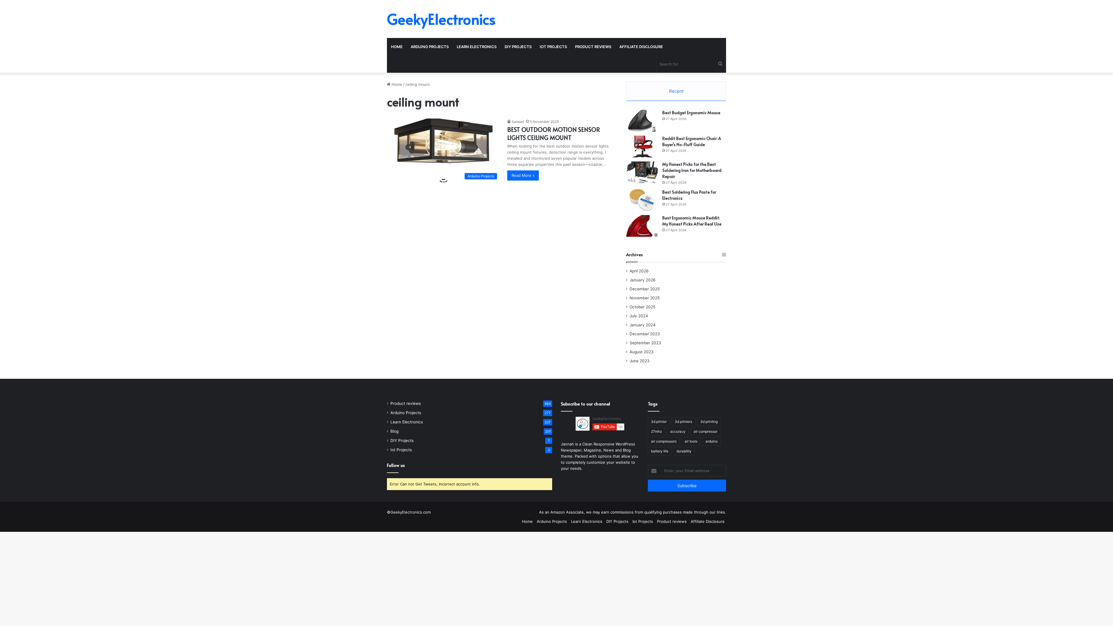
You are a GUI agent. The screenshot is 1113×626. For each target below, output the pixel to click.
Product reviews (593, 46)
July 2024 (639, 316)
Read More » (523, 175)
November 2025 (645, 298)
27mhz (656, 431)
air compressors (663, 441)
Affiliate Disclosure (641, 46)
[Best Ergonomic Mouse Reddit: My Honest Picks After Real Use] (642, 226)
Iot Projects (553, 46)
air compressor (705, 431)
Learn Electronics (477, 46)
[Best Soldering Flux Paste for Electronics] (642, 200)
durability (684, 451)
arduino (711, 441)
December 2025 (645, 289)
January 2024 (643, 325)
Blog (394, 431)
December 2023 (645, 334)
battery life (659, 451)
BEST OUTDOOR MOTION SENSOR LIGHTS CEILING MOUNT (553, 133)
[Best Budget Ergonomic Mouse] (642, 121)
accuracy (677, 431)
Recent (676, 91)
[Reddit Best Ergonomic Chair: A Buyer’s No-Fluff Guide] (642, 146)
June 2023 (640, 361)
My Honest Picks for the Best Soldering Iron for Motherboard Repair (691, 170)
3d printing (709, 421)
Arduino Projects (430, 46)
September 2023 (645, 343)
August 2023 (642, 352)
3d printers (683, 421)
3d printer (659, 421)
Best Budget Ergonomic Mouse (691, 112)
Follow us (396, 465)
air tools (691, 441)
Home (397, 46)
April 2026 (639, 271)
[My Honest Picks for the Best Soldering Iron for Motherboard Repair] (642, 172)
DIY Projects (518, 46)
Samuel (518, 121)
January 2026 (643, 280)
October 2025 (642, 307)
